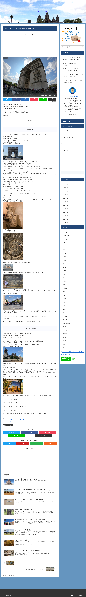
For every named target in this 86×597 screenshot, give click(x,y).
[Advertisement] (30, 45)
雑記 (64, 344)
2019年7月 (65, 208)
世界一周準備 (66, 323)
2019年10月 (66, 198)
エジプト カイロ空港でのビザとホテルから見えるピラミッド (73, 75)
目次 (28, 120)
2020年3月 (65, 184)
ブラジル (65, 291)
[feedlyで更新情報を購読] (36, 443)
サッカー (65, 274)
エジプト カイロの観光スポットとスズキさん (73, 64)
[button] (82, 47)
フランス (5, 425)
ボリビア (65, 302)
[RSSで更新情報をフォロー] (50, 443)
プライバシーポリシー (79, 593)
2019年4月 (65, 219)
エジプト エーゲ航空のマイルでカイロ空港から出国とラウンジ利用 (73, 58)
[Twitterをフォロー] (9, 443)
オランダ (65, 260)
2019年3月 (65, 222)
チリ (64, 277)
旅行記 (64, 337)
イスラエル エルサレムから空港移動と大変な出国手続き (73, 81)
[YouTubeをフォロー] (22, 443)
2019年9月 (65, 201)
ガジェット (66, 267)
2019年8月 (65, 205)
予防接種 (65, 330)
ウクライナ (66, 246)
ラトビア (65, 312)
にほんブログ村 (7, 421)
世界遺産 (65, 326)
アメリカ (65, 232)
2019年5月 (65, 215)
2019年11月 (66, 194)
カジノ (64, 263)
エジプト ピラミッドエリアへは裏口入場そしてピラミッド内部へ (73, 70)
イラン (64, 242)
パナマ (64, 284)
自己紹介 (65, 340)
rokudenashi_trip (72, 96)
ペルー (64, 298)
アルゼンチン (66, 235)
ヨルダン (65, 309)
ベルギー (65, 295)
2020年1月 (65, 191)
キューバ (65, 270)
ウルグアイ (66, 249)
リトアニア (66, 316)
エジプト (65, 253)
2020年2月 (65, 187)
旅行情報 (65, 333)
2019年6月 (65, 212)
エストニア (66, 256)
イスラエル (66, 239)
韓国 (64, 347)
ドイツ (64, 281)
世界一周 (11, 425)
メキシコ (65, 305)
